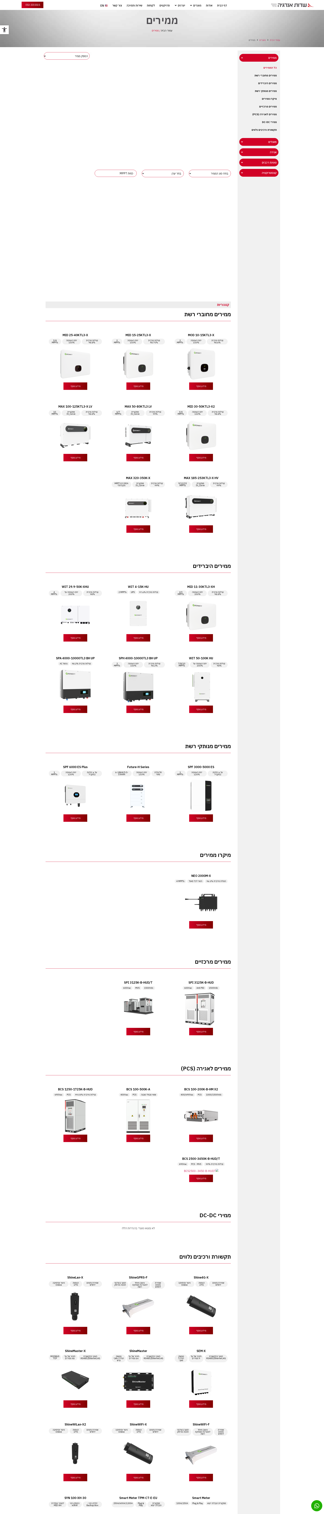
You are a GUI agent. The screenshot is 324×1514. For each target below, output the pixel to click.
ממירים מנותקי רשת (266, 91)
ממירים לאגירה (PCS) (264, 114)
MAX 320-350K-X (138, 478)
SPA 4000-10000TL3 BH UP (75, 658)
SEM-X (201, 1351)
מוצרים (262, 40)
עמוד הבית (166, 30)
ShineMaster (138, 1351)
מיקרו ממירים (269, 98)
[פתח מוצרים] (191, 5)
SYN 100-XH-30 (75, 1498)
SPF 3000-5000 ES (201, 767)
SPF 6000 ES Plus (75, 767)
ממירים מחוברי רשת (265, 75)
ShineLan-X (75, 1277)
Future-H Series (138, 767)
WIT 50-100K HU (201, 658)
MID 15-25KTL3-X (138, 335)
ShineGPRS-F (138, 1277)
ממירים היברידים (267, 83)
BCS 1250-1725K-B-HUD (75, 1089)
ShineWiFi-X (138, 1424)
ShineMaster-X (75, 1351)
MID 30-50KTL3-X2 (201, 406)
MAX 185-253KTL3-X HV (201, 478)
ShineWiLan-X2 (75, 1424)
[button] (4, 29)
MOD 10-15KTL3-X (201, 335)
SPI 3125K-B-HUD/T (138, 982)
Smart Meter (201, 1498)
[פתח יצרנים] (175, 5)
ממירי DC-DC (269, 122)
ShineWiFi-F (201, 1424)
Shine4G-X (201, 1277)
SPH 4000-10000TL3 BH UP (138, 658)
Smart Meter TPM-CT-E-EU (138, 1498)
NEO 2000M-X (201, 876)
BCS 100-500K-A (138, 1089)
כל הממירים (270, 67)
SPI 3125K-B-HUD (201, 982)
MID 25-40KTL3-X (75, 335)
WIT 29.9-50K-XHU (75, 587)
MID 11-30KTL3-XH (201, 587)
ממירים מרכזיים (268, 106)
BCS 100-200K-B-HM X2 (201, 1089)
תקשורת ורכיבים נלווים (264, 129)
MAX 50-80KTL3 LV (138, 406)
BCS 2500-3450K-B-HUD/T (201, 1159)
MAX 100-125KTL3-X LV (75, 406)
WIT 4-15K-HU (138, 587)
